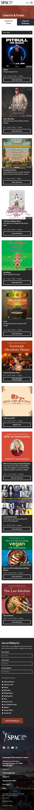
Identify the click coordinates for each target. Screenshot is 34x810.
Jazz (5, 699)
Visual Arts (7, 713)
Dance (6, 687)
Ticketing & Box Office (9, 780)
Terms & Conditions (7, 801)
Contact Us (5, 769)
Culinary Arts (8, 685)
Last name (5, 660)
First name (5, 652)
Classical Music (9, 682)
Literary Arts (8, 702)
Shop (4, 788)
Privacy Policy (5, 798)
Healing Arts (8, 696)
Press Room (6, 784)
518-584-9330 (7, 765)
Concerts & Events (8, 22)
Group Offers (8, 710)
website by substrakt (7, 805)
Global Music (8, 693)
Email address (6, 668)
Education (7, 690)
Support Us (5, 777)
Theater (6, 707)
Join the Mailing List (12, 721)
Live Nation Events (10, 704)
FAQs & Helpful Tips (8, 773)
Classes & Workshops (25, 22)
